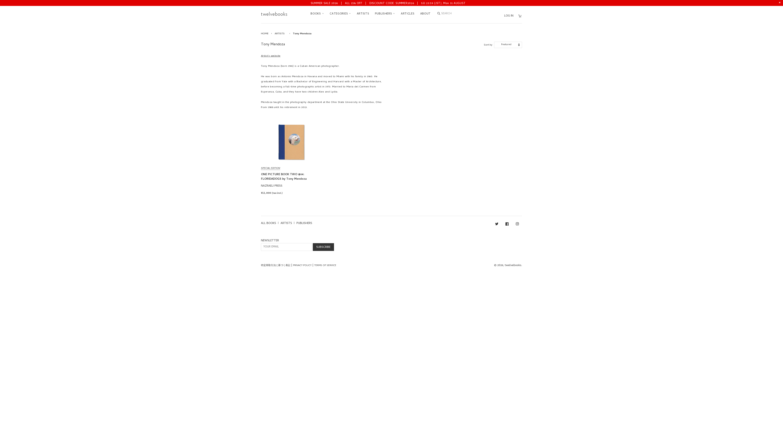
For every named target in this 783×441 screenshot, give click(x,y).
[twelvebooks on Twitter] (496, 224)
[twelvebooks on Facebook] (507, 224)
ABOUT (425, 14)
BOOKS (316, 14)
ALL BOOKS (268, 223)
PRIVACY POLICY (302, 266)
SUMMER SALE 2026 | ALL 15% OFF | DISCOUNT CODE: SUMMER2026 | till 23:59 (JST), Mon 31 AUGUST (388, 3)
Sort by (488, 45)
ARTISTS (363, 14)
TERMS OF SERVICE (325, 266)
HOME (265, 34)
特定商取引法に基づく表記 (275, 266)
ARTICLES (408, 14)
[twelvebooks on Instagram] (517, 224)
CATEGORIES (339, 14)
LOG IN (508, 16)
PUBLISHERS (384, 14)
